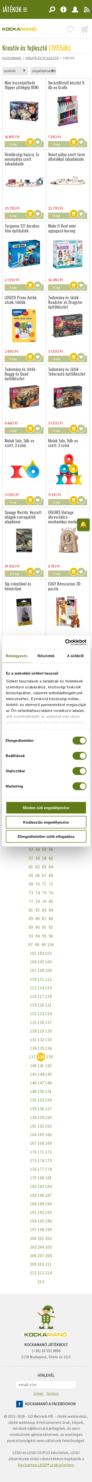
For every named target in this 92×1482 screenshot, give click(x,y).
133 (48, 1039)
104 (33, 962)
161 (33, 1126)
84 (51, 910)
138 (41, 1057)
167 (33, 1143)
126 (41, 1022)
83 (44, 910)
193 (48, 1212)
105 (41, 962)
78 (37, 901)
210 (41, 1264)
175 (48, 1160)
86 (37, 918)
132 (41, 1039)
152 (33, 1100)
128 (33, 1031)
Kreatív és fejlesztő (42, 58)
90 (37, 927)
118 (48, 996)
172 (48, 1152)
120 (41, 1005)
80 (51, 901)
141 (41, 1065)
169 (48, 1143)
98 (37, 944)
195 (41, 1221)
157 (48, 1109)
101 (33, 953)
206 (33, 1255)
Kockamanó (11, 58)
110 (33, 979)
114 (41, 988)
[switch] (79, 756)
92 (51, 927)
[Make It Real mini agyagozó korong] (67, 254)
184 (48, 1186)
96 (51, 936)
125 (33, 1022)
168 (41, 1143)
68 (51, 875)
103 (48, 953)
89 (31, 927)
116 (33, 996)
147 (41, 1083)
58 (37, 858)
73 (31, 893)
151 (48, 1091)
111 (41, 979)
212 (33, 1273)
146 (33, 1083)
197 (33, 1229)
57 (31, 858)
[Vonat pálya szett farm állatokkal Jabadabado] (67, 182)
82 (37, 910)
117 (41, 996)
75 (44, 893)
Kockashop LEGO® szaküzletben (46, 1465)
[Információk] (63, 11)
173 (33, 1160)
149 (33, 1091)
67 (44, 875)
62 (37, 867)
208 (48, 1255)
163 (48, 1126)
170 (33, 1152)
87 (44, 918)
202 (48, 1238)
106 (48, 962)
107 (33, 970)
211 (48, 1264)
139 (49, 1057)
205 (48, 1247)
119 (33, 1005)
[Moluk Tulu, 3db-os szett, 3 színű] (24, 468)
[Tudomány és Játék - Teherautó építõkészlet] (67, 397)
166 (48, 1134)
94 (37, 936)
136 (48, 1048)
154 (48, 1100)
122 (33, 1013)
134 (33, 1048)
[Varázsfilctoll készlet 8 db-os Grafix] (67, 111)
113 (33, 988)
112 (48, 979)
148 (48, 1083)
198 (41, 1229)
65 (31, 875)
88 (51, 918)
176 (33, 1169)
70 (37, 884)
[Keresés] (52, 11)
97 (30, 944)
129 (41, 1031)
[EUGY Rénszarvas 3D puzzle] (67, 612)
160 (48, 1117)
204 (41, 1247)
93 (31, 936)
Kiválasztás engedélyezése (46, 822)
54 (37, 849)
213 (41, 1273)
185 (33, 1195)
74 (37, 893)
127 (48, 1022)
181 (48, 1178)
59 (44, 858)
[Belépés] (75, 11)
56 (51, 849)
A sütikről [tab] (75, 656)
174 (41, 1160)
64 (51, 867)
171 (41, 1152)
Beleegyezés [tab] (16, 656)
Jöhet (38, 1393)
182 (33, 1186)
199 (48, 1229)
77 (31, 901)
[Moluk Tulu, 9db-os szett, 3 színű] (67, 468)
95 (44, 936)
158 (33, 1117)
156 (41, 1109)
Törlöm (52, 1393)
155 (33, 1109)
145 (48, 1074)
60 (51, 858)
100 (50, 944)
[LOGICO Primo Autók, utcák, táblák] (24, 325)
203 (33, 1247)
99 (43, 944)
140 (33, 1065)
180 (41, 1178)
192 (41, 1212)
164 (33, 1134)
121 (48, 1005)
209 (33, 1264)
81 (31, 910)
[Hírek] (85, 11)
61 (31, 867)
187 (48, 1195)
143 (33, 1074)
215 (41, 1281)
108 (41, 970)
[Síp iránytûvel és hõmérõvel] (24, 612)
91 (44, 927)
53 (31, 849)
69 (31, 884)
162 (41, 1126)
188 (33, 1204)
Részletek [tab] (46, 656)
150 (41, 1091)
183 (41, 1186)
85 (31, 918)
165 (41, 1134)
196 (48, 1221)
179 (33, 1178)
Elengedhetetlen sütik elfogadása (46, 836)
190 (48, 1204)
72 (51, 884)
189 (41, 1204)
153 (41, 1100)
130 (48, 1031)
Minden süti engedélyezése (46, 808)
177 (41, 1169)
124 (48, 1013)
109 (48, 970)
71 (44, 884)
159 (41, 1117)
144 (41, 1074)
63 (44, 867)
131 (33, 1039)
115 (48, 988)
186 (41, 1195)
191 (33, 1212)
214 (48, 1273)
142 (48, 1065)
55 (44, 849)
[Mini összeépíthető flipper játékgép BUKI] (24, 111)
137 (32, 1057)
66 (37, 875)
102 (41, 953)
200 (33, 1238)
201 (41, 1238)
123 (41, 1013)
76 (51, 893)
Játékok (12, 9)
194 (33, 1221)
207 (41, 1255)
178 (48, 1169)
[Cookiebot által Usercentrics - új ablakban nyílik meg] (65, 642)
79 (44, 901)
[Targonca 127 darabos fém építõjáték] (24, 254)
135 (41, 1048)
